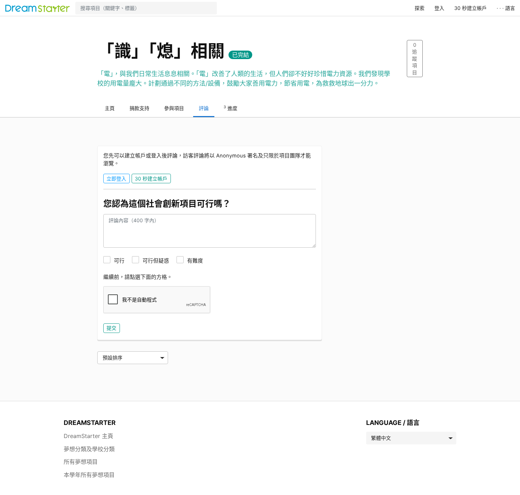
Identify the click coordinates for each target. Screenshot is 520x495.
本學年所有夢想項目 (89, 474)
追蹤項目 (414, 58)
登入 (439, 8)
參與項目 (174, 108)
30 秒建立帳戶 (470, 8)
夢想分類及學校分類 (89, 449)
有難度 (195, 261)
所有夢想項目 (81, 461)
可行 (119, 261)
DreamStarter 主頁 (88, 435)
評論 (204, 108)
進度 (230, 108)
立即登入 (116, 178)
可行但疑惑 (156, 261)
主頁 (110, 108)
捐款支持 (139, 108)
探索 (419, 8)
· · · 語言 (506, 8)
